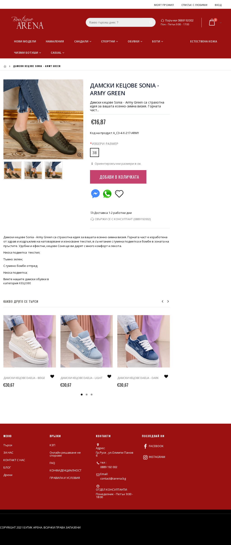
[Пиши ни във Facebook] (95, 193)
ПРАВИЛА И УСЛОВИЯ (65, 478)
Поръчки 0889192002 (179, 20)
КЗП (52, 445)
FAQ (52, 463)
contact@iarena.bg (113, 478)
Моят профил (164, 5)
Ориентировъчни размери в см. (117, 164)
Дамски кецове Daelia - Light (81, 378)
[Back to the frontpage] (5, 66)
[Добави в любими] (119, 193)
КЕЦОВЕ (25, 283)
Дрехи (7, 475)
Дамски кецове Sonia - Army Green (124, 89)
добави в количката (119, 177)
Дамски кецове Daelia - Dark (138, 378)
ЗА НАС (8, 452)
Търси (7, 445)
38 (94, 152)
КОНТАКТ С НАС (14, 460)
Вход (218, 5)
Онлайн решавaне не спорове (65, 453)
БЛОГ (7, 467)
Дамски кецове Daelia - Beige (24, 378)
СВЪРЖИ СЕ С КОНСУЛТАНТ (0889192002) (123, 219)
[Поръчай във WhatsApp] (107, 193)
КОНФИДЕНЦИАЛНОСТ (65, 470)
